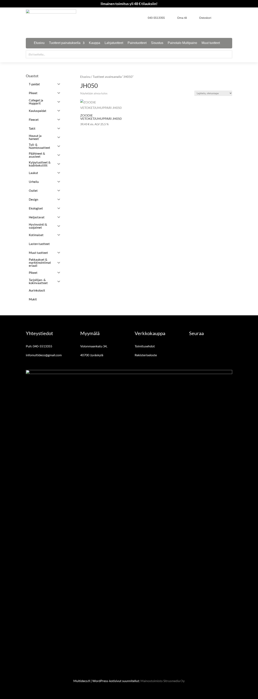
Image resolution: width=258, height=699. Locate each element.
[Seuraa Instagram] (229, 17)
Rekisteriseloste (146, 355)
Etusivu (39, 43)
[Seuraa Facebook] (222, 17)
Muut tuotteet (211, 43)
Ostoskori (205, 17)
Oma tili (182, 17)
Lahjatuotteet (114, 43)
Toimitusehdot (145, 346)
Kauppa (94, 43)
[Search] (228, 54)
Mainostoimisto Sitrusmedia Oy (162, 681)
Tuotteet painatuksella (64, 43)
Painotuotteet (137, 43)
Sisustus (157, 43)
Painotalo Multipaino (182, 43)
